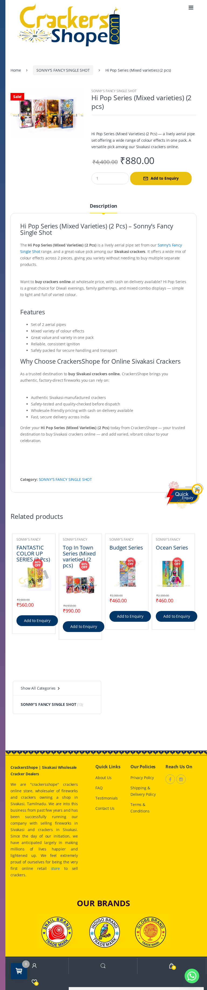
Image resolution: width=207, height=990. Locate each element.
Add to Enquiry (165, 178)
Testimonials (106, 798)
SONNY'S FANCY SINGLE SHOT (63, 70)
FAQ (99, 787)
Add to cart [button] (37, 620)
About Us (103, 777)
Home (16, 70)
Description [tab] (103, 206)
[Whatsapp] (192, 976)
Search (103, 966)
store (55, 868)
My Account (34, 966)
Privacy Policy (142, 777)
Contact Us (105, 808)
